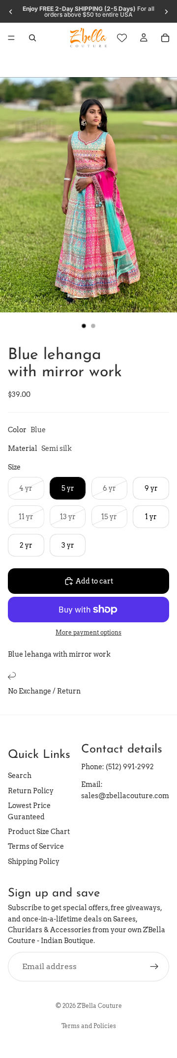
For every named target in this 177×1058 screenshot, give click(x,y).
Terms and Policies (88, 1026)
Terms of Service (36, 846)
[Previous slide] (11, 12)
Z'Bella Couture (99, 1005)
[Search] (32, 38)
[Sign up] (154, 966)
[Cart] (165, 38)
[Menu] (11, 38)
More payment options (88, 632)
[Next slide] (166, 12)
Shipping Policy (33, 861)
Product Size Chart (39, 831)
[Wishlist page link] (122, 38)
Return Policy (31, 790)
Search (19, 776)
